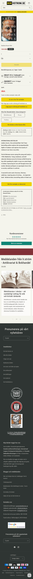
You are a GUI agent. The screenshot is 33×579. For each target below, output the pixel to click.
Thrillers (6, 120)
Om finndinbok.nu (8, 382)
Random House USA (11, 200)
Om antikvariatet (7, 370)
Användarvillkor (27, 572)
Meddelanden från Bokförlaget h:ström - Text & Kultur (15, 487)
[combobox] (16, 8)
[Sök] (30, 8)
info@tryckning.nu (22, 508)
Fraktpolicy (12, 575)
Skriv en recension (16, 243)
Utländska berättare (11, 202)
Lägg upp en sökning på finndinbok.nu (16, 106)
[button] (3, 3)
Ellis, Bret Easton (12, 196)
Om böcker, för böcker (9, 492)
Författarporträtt (7, 482)
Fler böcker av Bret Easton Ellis (16, 125)
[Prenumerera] (28, 338)
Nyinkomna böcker (8, 362)
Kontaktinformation (20, 575)
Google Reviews (21, 11)
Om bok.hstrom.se (8, 351)
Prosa (19, 115)
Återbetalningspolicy (10, 572)
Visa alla (3, 266)
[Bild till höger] (20, 319)
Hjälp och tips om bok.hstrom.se (11, 496)
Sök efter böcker (7, 355)
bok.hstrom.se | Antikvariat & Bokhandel (15, 570)
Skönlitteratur (8, 115)
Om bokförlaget (7, 374)
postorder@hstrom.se (22, 506)
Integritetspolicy (19, 572)
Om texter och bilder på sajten (11, 366)
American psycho (10, 198)
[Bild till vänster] (13, 319)
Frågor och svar (7, 359)
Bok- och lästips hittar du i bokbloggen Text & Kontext (15, 477)
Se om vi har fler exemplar (16, 99)
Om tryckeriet (6, 378)
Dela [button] (4, 215)
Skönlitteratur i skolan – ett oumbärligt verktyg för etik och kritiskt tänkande (15, 293)
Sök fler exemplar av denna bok (16, 184)
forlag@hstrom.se (22, 510)
